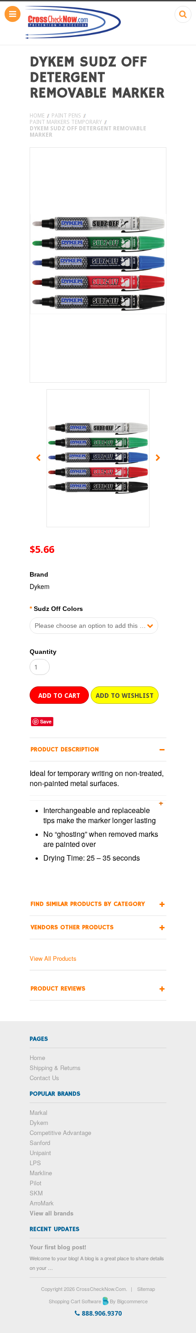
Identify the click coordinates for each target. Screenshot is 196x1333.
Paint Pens (66, 115)
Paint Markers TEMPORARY (66, 122)
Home (37, 115)
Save (46, 721)
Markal (38, 1112)
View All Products (53, 958)
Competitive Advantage (60, 1132)
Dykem (39, 1122)
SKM (36, 1192)
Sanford (40, 1142)
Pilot (35, 1182)
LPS (35, 1162)
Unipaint (40, 1152)
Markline (41, 1172)
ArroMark (42, 1203)
